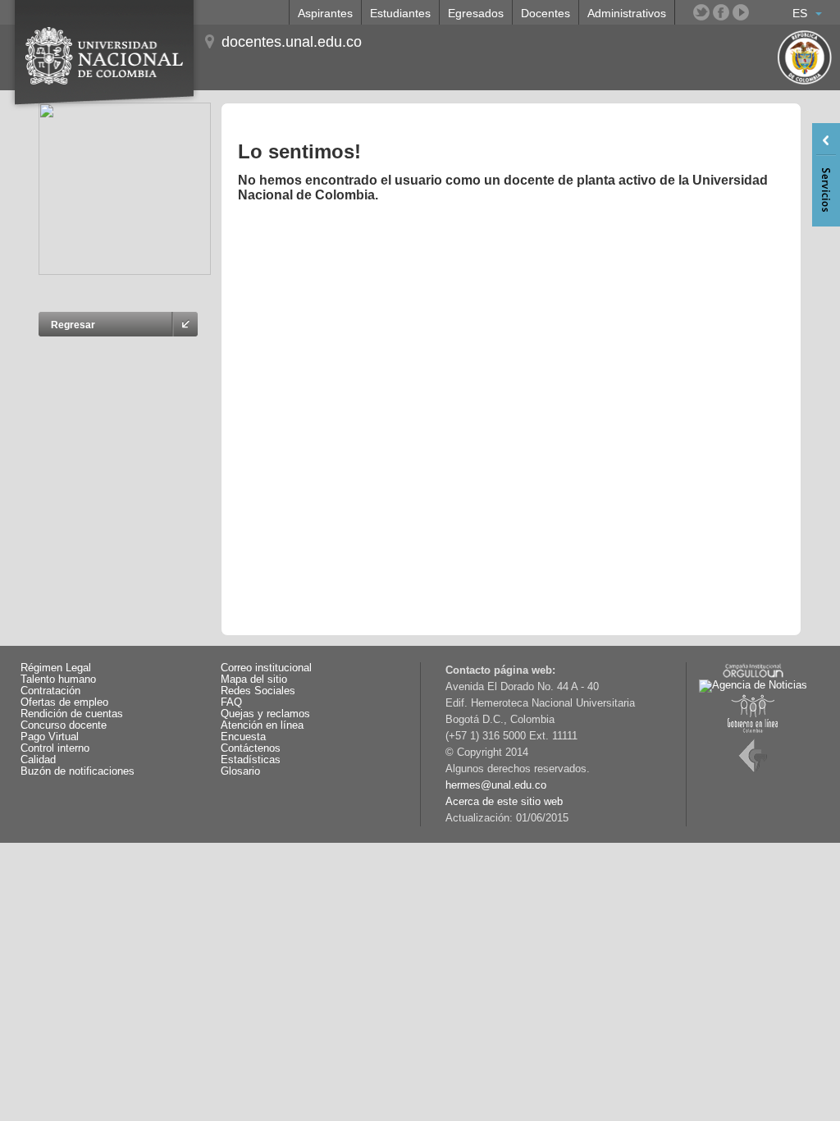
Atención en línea (262, 725)
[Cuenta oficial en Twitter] (701, 12)
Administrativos (626, 13)
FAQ (231, 702)
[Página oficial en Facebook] (721, 12)
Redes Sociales (258, 691)
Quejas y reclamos (265, 714)
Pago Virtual (50, 737)
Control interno (55, 748)
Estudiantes (400, 13)
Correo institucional (266, 668)
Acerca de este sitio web (504, 802)
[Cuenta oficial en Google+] (760, 12)
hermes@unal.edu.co (495, 785)
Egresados (476, 13)
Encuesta (243, 737)
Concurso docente (64, 725)
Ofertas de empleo (64, 702)
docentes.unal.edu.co (291, 42)
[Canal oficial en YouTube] (741, 12)
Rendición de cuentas (72, 714)
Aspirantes (325, 13)
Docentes (545, 13)
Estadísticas (251, 760)
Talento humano (58, 679)
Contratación (50, 691)
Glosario (240, 771)
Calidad (38, 760)
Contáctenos (251, 748)
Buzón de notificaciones (78, 771)
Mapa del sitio (254, 679)
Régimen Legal (56, 668)
